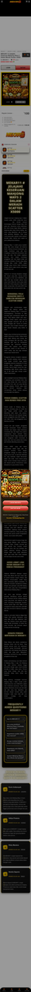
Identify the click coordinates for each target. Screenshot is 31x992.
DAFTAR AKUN (15, 508)
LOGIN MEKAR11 (15, 502)
